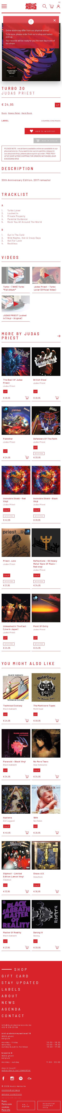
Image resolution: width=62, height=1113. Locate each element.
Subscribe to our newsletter (16, 1070)
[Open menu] (4, 6)
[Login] (58, 6)
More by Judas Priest (21, 336)
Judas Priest (19, 93)
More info (6, 1109)
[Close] (55, 20)
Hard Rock (26, 113)
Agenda (11, 1009)
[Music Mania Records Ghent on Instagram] (12, 1078)
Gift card (15, 976)
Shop (21, 969)
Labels (11, 989)
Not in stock (50, 140)
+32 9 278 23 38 (10, 1027)
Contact (13, 1015)
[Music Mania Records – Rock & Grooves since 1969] (31, 6)
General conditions (12, 1094)
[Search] (45, 6)
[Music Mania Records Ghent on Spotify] (21, 1078)
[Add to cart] (27, 397)
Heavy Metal (14, 113)
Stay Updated (21, 982)
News (9, 1002)
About (10, 995)
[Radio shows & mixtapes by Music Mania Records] (29, 1078)
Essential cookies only (49, 1105)
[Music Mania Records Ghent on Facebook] (3, 1078)
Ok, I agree (26, 1105)
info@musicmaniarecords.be (16, 1025)
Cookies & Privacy (11, 1090)
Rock (4, 113)
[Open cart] (51, 6)
